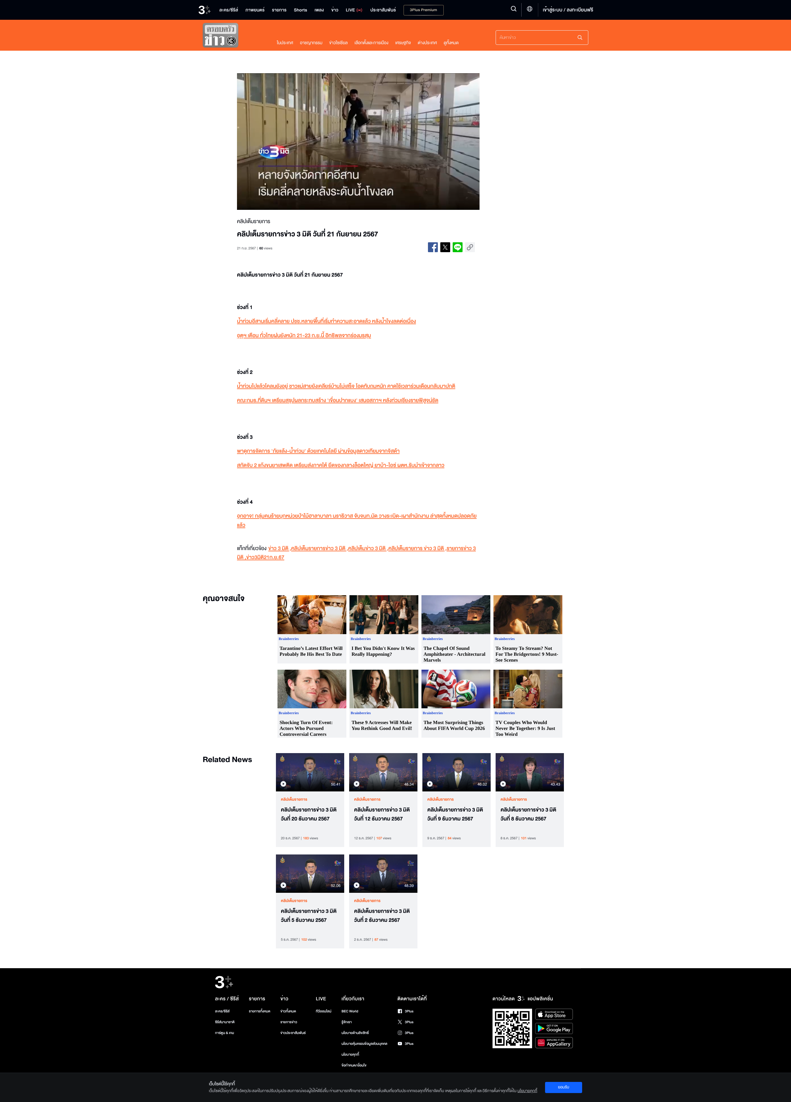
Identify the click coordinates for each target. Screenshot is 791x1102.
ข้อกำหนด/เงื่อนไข (353, 1065)
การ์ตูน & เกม (224, 1033)
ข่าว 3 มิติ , (279, 549)
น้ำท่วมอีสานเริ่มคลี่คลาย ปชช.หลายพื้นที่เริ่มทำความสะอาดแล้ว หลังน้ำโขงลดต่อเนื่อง (326, 321)
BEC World (349, 1011)
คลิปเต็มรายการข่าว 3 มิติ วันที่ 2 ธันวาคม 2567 (382, 916)
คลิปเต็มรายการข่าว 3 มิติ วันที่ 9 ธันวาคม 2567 (455, 814)
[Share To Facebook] (433, 247)
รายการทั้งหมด (259, 1011)
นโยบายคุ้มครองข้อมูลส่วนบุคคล (364, 1044)
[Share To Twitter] (445, 247)
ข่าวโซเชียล (338, 42)
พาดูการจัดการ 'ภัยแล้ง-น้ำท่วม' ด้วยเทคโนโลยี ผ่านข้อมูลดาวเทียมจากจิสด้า (318, 451)
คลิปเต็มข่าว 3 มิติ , (368, 549)
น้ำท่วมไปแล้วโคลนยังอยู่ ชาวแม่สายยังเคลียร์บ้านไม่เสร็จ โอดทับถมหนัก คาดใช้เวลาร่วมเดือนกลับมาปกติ (346, 386)
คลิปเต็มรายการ (294, 799)
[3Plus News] (233, 36)
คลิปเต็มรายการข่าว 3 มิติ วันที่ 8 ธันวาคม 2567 (528, 814)
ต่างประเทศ (427, 42)
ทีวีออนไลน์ (323, 1011)
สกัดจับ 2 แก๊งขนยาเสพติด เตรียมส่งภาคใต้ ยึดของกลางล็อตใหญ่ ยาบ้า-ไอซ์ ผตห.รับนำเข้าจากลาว (340, 465)
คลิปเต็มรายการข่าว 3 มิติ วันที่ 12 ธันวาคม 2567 (382, 814)
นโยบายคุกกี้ (350, 1054)
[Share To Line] (458, 247)
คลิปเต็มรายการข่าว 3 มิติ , (319, 549)
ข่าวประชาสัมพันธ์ (293, 1033)
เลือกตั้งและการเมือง (371, 42)
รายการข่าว (288, 1022)
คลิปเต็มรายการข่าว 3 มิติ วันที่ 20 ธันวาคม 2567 (308, 814)
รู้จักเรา (346, 1022)
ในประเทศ (285, 42)
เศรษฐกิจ (403, 42)
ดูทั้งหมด (451, 42)
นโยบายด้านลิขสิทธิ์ (355, 1033)
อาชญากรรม (311, 42)
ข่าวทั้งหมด (288, 1011)
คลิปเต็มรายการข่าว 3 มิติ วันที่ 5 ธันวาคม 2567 (308, 916)
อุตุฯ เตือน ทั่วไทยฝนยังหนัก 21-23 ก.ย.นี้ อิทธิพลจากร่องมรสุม (304, 336)
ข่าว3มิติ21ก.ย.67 (265, 557)
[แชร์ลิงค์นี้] (470, 247)
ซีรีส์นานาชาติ (225, 1022)
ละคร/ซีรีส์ (222, 1011)
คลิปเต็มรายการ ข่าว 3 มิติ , (417, 549)
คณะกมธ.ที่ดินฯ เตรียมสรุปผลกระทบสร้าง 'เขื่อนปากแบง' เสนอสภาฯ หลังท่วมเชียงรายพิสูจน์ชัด (337, 400)
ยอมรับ (563, 1087)
